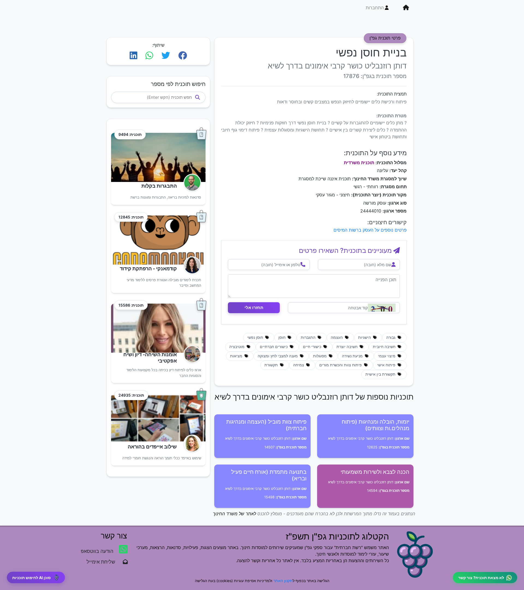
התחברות (375, 7)
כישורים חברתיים (274, 347)
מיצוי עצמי (387, 356)
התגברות (309, 337)
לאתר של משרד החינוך (234, 513)
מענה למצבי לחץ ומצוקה (278, 356)
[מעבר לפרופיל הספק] (190, 182)
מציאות (236, 356)
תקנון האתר (283, 580)
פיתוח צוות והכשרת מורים (341, 365)
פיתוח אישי (387, 365)
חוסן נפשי (255, 337)
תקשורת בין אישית (381, 374)
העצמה (337, 337)
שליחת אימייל (104, 562)
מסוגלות (320, 356)
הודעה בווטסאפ (98, 551)
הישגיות (365, 337)
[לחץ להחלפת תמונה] (381, 308)
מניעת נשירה (353, 356)
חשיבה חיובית (385, 347)
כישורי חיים (312, 347)
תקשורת (271, 365)
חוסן (282, 337)
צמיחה (299, 365)
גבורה (391, 337)
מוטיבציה (237, 347)
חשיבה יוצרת (348, 347)
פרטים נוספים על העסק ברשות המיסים (370, 230)
